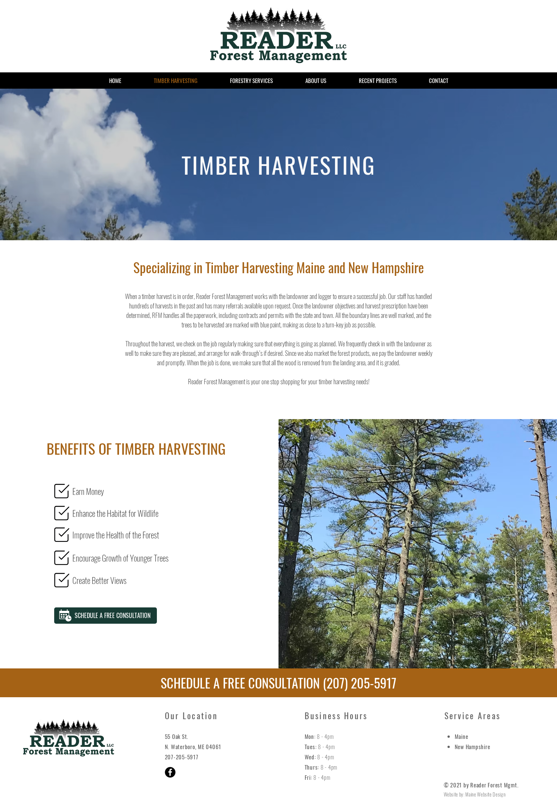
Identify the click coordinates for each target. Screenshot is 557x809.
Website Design (491, 794)
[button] (105, 615)
